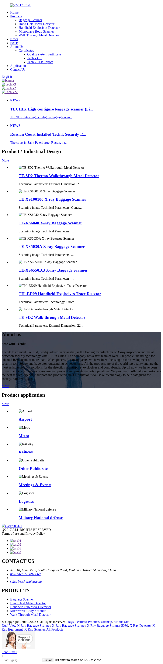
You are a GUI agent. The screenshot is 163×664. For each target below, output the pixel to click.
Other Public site (33, 468)
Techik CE (34, 58)
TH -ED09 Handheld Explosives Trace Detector (60, 293)
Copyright (11, 622)
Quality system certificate (44, 54)
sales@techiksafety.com (26, 581)
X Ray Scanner (34, 629)
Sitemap (106, 622)
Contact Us (17, 69)
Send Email (9, 652)
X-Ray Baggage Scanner (68, 625)
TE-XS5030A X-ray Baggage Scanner (52, 246)
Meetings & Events (35, 485)
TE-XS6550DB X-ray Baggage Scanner (53, 270)
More (5, 160)
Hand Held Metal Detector (36, 24)
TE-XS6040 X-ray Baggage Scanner (50, 223)
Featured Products (87, 622)
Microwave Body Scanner (36, 31)
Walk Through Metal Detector (39, 35)
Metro (24, 435)
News (14, 39)
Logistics (26, 501)
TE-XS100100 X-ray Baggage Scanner (52, 199)
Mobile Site (121, 622)
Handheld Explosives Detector (39, 27)
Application (18, 66)
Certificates (26, 50)
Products (16, 16)
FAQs (14, 43)
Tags (70, 622)
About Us (16, 46)
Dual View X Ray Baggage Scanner (26, 625)
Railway (26, 452)
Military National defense (41, 517)
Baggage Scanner (30, 20)
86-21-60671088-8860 (25, 574)
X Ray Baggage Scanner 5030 (107, 625)
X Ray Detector (140, 625)
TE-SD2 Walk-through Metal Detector (52, 317)
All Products (54, 629)
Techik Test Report (40, 62)
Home (14, 12)
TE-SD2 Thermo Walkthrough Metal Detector (59, 176)
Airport (25, 419)
